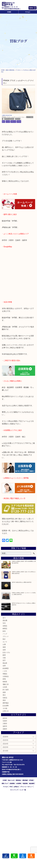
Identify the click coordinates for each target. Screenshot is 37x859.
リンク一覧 (22, 790)
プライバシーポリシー (26, 787)
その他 (5, 708)
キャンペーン (31, 856)
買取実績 (25, 780)
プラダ (19, 121)
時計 (4, 639)
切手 (4, 660)
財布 (4, 631)
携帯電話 (6, 703)
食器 (4, 647)
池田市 (5, 726)
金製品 (5, 626)
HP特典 (31, 780)
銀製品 (5, 628)
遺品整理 (31, 783)
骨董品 (5, 674)
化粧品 (5, 698)
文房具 (5, 687)
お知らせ (6, 711)
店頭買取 (12, 783)
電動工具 (6, 684)
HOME (9, 12)
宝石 (4, 623)
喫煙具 (5, 682)
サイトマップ (14, 790)
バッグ (8, 121)
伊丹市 (5, 718)
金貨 (4, 650)
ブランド (13, 121)
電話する (5, 856)
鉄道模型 (6, 668)
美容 (4, 700)
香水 (4, 695)
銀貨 (4, 655)
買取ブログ (5, 783)
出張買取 (18, 783)
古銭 (4, 658)
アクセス (27, 12)
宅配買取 (25, 783)
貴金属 (5, 620)
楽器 (4, 692)
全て (3, 121)
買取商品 (18, 780)
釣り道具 (6, 689)
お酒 (4, 644)
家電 (4, 679)
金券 (4, 666)
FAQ (11, 787)
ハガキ (5, 671)
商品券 (5, 663)
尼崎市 (5, 729)
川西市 (5, 723)
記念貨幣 (6, 705)
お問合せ (16, 787)
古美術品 (6, 676)
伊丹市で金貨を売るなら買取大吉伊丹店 (21, 582)
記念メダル (6, 652)
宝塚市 (5, 721)
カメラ (5, 642)
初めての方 (11, 780)
